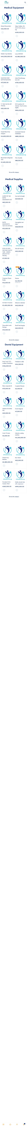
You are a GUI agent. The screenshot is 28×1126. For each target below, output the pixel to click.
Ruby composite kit (7, 386)
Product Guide (14, 635)
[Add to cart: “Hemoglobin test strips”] (17, 230)
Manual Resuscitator (6, 26)
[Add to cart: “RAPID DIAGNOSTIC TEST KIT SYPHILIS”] (4, 232)
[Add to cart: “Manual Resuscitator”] (2, 32)
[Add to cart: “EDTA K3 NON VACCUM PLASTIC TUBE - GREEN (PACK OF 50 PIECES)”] (4, 262)
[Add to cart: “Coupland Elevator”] (17, 392)
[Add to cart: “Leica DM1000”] (17, 60)
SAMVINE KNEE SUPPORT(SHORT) (6, 79)
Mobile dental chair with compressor (20, 483)
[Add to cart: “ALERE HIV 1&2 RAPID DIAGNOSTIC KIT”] (4, 206)
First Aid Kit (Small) (19, 196)
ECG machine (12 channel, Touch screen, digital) (21, 106)
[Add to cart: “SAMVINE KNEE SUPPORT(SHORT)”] (2, 86)
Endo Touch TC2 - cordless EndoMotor (7, 362)
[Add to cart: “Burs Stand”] (17, 464)
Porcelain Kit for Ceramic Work (6, 483)
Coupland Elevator (19, 386)
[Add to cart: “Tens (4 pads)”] (17, 164)
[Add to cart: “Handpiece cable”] (17, 368)
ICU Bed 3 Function (7, 303)
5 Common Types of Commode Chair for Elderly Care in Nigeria (13, 762)
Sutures (17, 278)
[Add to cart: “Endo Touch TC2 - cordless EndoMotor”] (4, 369)
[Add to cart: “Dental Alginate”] (17, 415)
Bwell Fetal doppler (20, 325)
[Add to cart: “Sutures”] (17, 286)
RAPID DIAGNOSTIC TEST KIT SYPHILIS (7, 224)
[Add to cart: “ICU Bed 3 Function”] (4, 309)
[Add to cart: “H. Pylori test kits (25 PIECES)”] (2, 112)
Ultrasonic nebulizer (20, 303)
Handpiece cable (19, 361)
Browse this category (14, 172)
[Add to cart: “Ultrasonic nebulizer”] (17, 309)
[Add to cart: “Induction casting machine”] (17, 441)
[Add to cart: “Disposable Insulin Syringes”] (4, 333)
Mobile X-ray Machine (6, 54)
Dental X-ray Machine (5, 458)
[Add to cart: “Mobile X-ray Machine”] (2, 60)
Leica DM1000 (19, 54)
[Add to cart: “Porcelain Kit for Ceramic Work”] (4, 490)
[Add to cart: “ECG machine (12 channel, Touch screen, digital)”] (17, 114)
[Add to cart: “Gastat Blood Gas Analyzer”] (2, 140)
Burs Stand (18, 458)
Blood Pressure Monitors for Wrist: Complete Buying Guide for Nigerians (12, 639)
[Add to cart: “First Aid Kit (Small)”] (17, 202)
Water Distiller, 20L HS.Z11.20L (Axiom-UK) (20, 28)
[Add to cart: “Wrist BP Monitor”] (17, 255)
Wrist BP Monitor (19, 248)
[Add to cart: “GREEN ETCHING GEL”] (4, 416)
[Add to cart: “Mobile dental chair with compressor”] (17, 490)
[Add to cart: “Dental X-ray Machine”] (4, 465)
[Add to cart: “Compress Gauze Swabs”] (4, 286)
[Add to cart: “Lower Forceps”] (4, 439)
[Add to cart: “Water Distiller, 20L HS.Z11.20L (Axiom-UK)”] (17, 36)
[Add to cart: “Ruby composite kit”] (4, 392)
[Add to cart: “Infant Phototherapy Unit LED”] (17, 86)
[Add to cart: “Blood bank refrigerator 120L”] (2, 166)
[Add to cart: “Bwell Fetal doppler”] (17, 331)
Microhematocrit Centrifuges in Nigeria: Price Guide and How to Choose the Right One (13, 1010)
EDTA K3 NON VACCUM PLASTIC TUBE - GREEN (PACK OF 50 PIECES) (7, 252)
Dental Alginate (19, 409)
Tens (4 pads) (18, 158)
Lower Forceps (6, 433)
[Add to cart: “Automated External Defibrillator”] (17, 140)
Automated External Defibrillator (20, 133)
